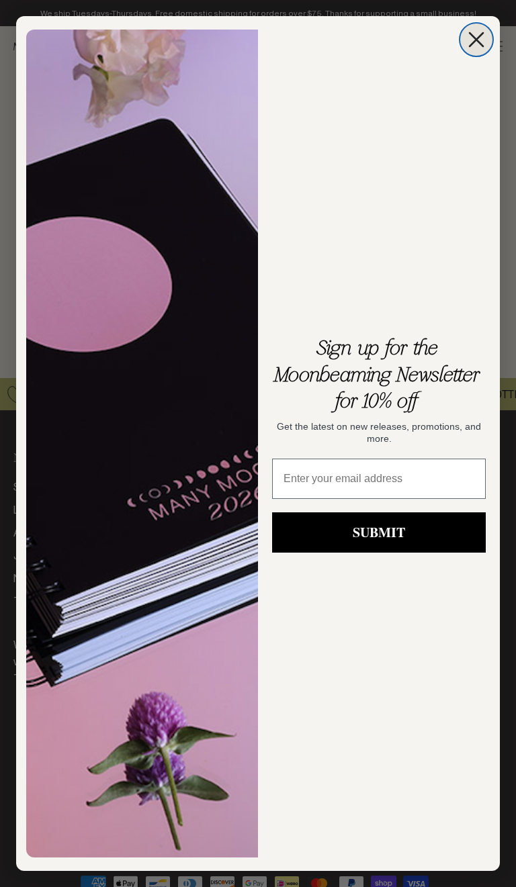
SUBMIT (379, 532)
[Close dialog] (476, 39)
